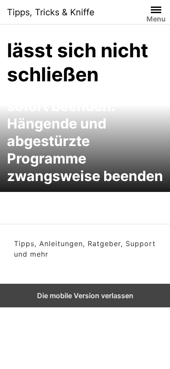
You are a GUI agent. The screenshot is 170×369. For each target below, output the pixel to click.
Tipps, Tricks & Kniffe (51, 12)
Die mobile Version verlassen (85, 295)
